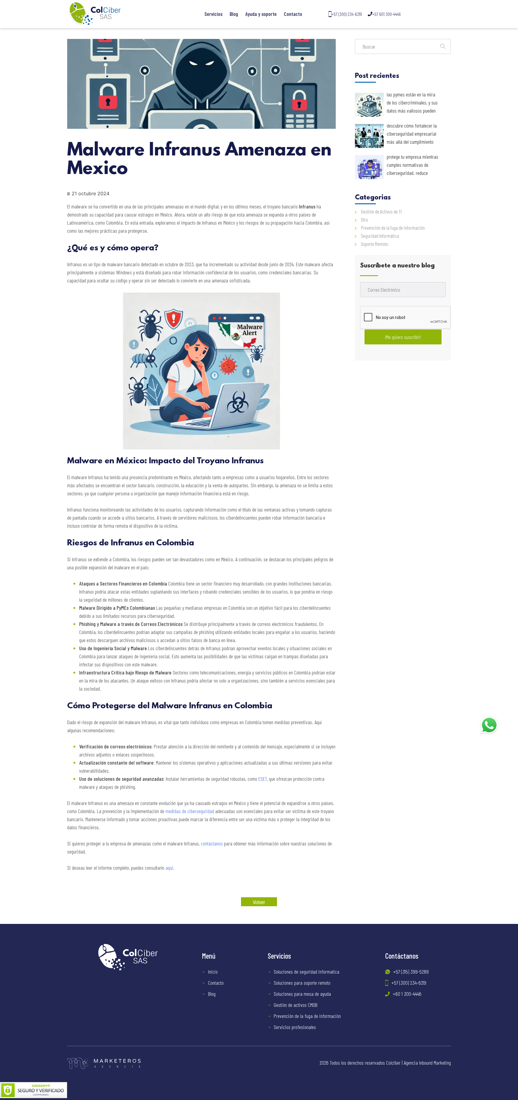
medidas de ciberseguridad (189, 811)
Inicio (213, 971)
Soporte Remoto (374, 244)
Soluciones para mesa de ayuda (302, 993)
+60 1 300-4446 (407, 993)
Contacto (293, 13)
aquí (169, 867)
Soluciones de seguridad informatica (306, 971)
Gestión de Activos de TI (381, 211)
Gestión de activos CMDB (295, 1004)
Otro (364, 220)
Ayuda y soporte (261, 13)
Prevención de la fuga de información (393, 228)
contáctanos (212, 843)
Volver (259, 901)
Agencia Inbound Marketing (427, 1062)
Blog (234, 13)
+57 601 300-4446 (386, 14)
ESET (262, 778)
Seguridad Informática (380, 236)
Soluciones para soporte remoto (302, 982)
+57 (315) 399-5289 (411, 971)
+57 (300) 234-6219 (347, 14)
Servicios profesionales (295, 1027)
